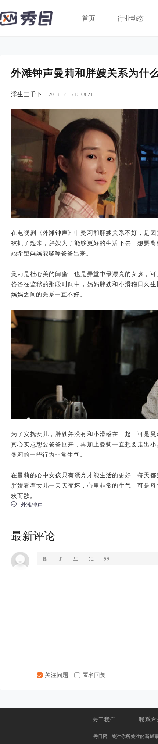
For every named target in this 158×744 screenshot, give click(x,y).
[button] (45, 558)
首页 (88, 18)
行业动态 (130, 18)
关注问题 (55, 675)
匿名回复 (93, 675)
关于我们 (104, 719)
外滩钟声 (27, 504)
